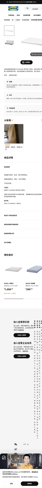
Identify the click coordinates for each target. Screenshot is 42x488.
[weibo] (16, 449)
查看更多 (21, 330)
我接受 (29, 484)
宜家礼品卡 (37, 433)
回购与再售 (34, 427)
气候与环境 (39, 381)
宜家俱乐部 (34, 376)
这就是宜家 (39, 336)
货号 (5, 75)
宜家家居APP (35, 336)
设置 (11, 484)
